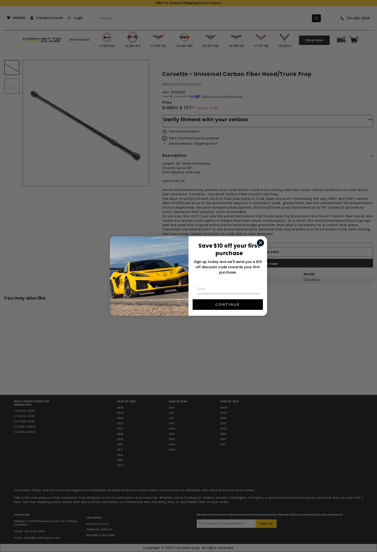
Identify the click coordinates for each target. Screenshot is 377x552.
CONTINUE (227, 305)
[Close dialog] (260, 242)
